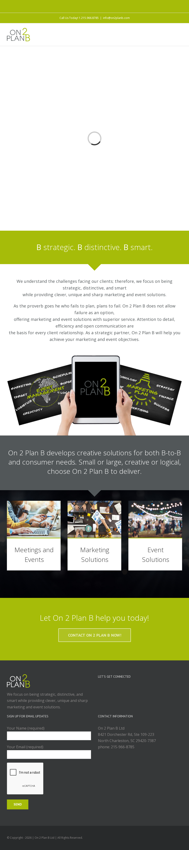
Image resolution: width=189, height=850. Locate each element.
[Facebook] (130, 689)
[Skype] (149, 689)
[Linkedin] (143, 689)
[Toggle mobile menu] (180, 31)
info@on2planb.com (116, 18)
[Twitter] (137, 689)
